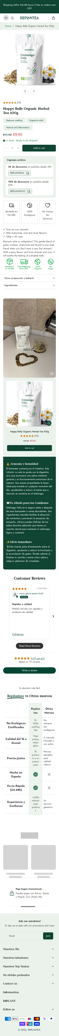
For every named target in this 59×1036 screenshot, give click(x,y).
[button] (39, 148)
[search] (12, 18)
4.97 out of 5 (38, 658)
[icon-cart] (52, 18)
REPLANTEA (34, 1030)
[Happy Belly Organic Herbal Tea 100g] (29, 404)
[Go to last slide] (25, 91)
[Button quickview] (48, 423)
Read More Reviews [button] (29, 646)
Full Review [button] (18, 634)
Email (11, 936)
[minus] (6, 148)
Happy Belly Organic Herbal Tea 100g (29, 431)
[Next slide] (34, 91)
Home (8, 26)
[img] (19, 589)
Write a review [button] (29, 670)
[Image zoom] (29, 59)
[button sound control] (52, 373)
